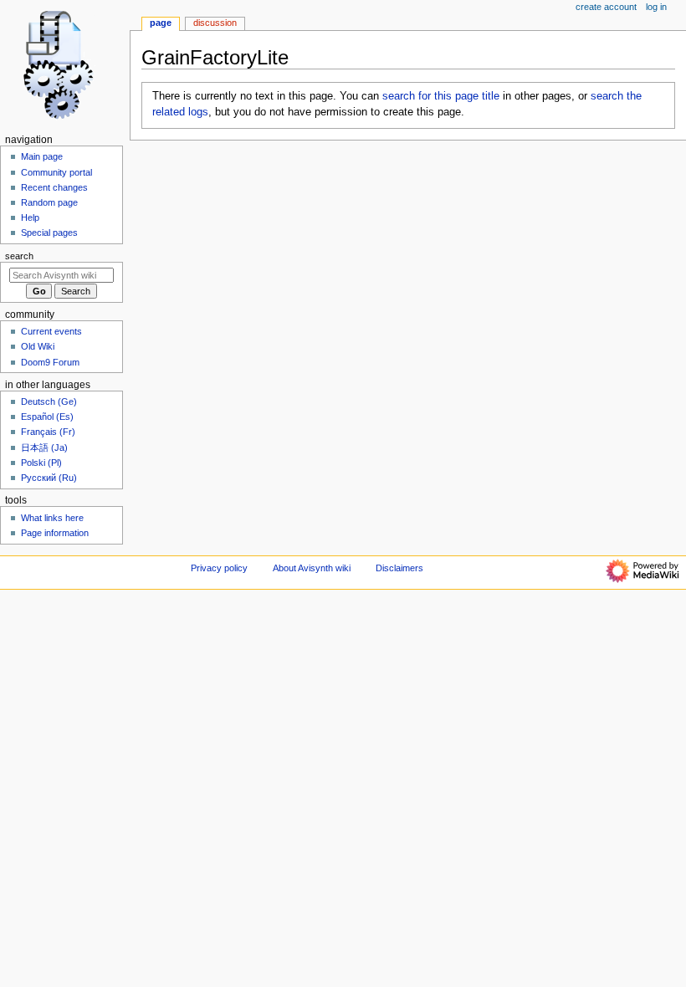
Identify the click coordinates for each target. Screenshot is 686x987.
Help (30, 217)
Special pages (49, 233)
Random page (49, 202)
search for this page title (440, 96)
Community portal (56, 172)
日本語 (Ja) (44, 447)
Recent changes (54, 187)
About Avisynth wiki (312, 568)
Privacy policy (219, 568)
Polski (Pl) (41, 463)
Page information (55, 533)
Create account (606, 7)
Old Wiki (37, 346)
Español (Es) (47, 417)
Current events (51, 331)
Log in (656, 7)
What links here (52, 518)
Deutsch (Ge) (49, 401)
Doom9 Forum (50, 362)
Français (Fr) (48, 432)
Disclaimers (399, 568)
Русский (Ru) (49, 478)
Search (19, 256)
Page (161, 23)
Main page (42, 156)
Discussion (215, 23)
